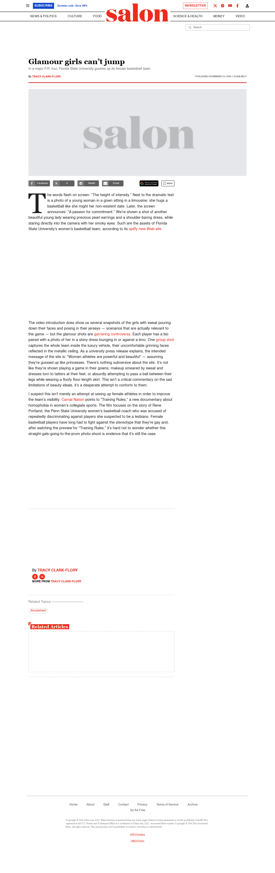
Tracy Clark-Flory (46, 76)
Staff (106, 804)
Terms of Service (167, 804)
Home (73, 804)
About (90, 804)
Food (97, 16)
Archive (192, 804)
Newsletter (195, 5)
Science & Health (187, 16)
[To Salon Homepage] (137, 12)
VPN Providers (137, 835)
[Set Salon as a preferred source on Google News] (149, 183)
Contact (123, 804)
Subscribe (43, 5)
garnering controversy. (112, 334)
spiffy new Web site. (145, 229)
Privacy (142, 804)
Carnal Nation (73, 400)
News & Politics (43, 16)
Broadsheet (38, 610)
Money (218, 16)
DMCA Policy (137, 841)
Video (240, 16)
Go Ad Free (137, 810)
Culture (75, 16)
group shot (165, 340)
